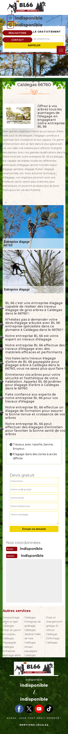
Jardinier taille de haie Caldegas (32, 638)
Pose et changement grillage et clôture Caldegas (54, 626)
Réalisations (17, 32)
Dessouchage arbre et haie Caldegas (11, 621)
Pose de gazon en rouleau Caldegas (12, 634)
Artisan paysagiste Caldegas (30, 651)
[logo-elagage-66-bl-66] (26, 7)
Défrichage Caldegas (53, 640)
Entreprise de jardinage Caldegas (32, 626)
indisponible (29, 18)
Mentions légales (34, 725)
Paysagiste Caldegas (9, 644)
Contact (17, 39)
